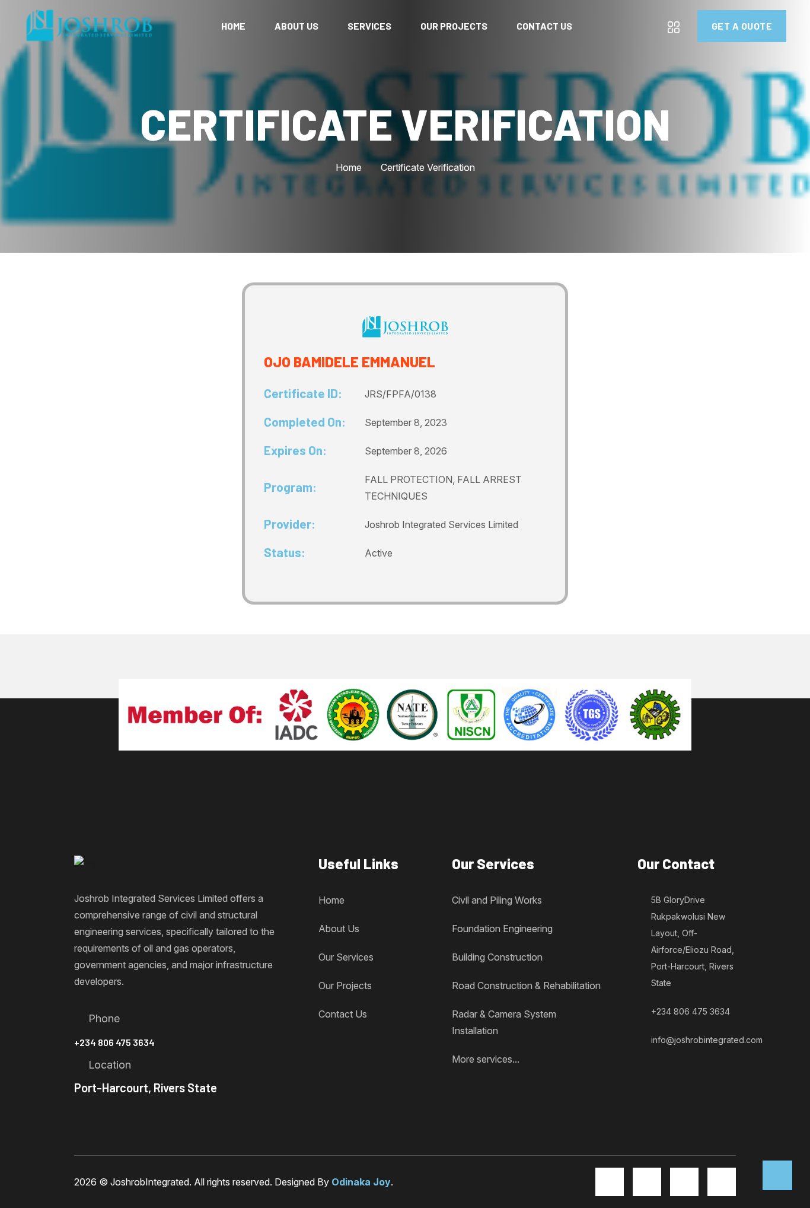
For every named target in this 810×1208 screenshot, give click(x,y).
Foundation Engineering (502, 928)
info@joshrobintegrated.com (707, 1040)
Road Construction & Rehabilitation (526, 985)
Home (233, 25)
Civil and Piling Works (497, 900)
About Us (296, 25)
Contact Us (544, 25)
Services (369, 25)
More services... (485, 1059)
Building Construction (497, 957)
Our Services (346, 957)
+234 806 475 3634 (114, 1042)
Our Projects (453, 25)
